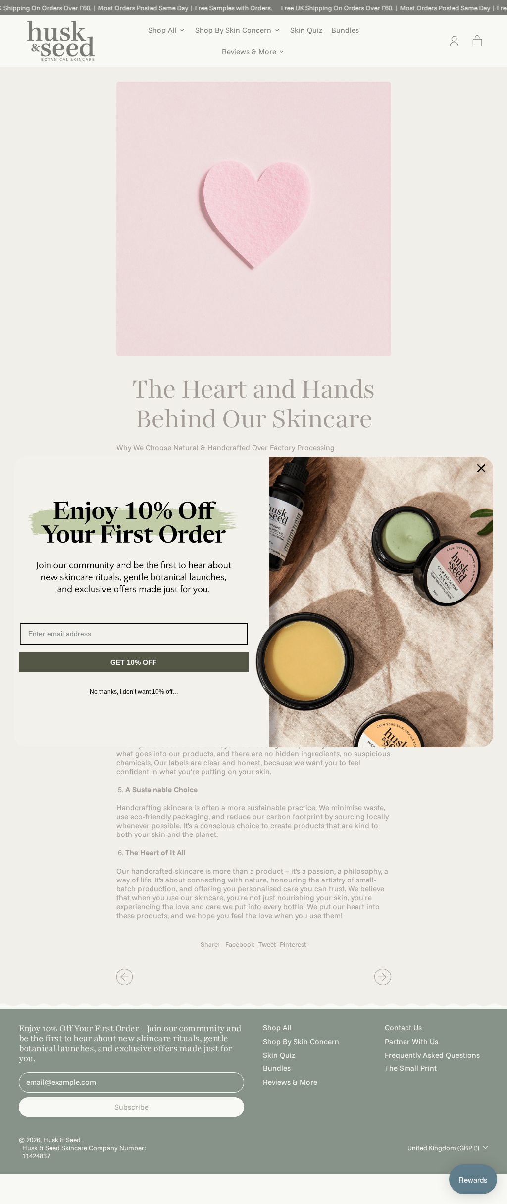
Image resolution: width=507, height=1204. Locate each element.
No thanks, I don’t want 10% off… (134, 691)
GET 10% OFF (133, 662)
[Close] (481, 468)
